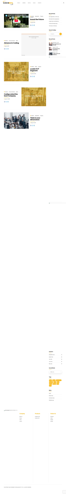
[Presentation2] (11, 446)
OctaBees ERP (37, 418)
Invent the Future (37, 19)
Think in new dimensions (35, 119)
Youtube (51, 419)
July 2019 (50, 359)
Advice (50, 380)
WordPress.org (51, 400)
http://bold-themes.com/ (33, 100)
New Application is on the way (54, 16)
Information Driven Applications (56, 49)
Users (50, 385)
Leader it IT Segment (34, 70)
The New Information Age (53, 23)
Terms (20, 419)
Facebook (51, 416)
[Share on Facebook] (30, 25)
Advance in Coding (11, 43)
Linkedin (51, 421)
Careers (20, 421)
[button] (6, 120)
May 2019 (50, 363)
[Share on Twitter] (32, 25)
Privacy (20, 418)
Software (31, 17)
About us (20, 416)
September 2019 (52, 354)
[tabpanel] (16, 120)
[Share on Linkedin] (34, 25)
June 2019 (50, 361)
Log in (50, 393)
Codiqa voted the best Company (11, 95)
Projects (41, 16)
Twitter (51, 418)
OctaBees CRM (37, 416)
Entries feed (51, 395)
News (17, 40)
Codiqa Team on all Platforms (54, 21)
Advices (32, 16)
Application (37, 16)
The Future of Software (53, 25)
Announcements (12, 40)
